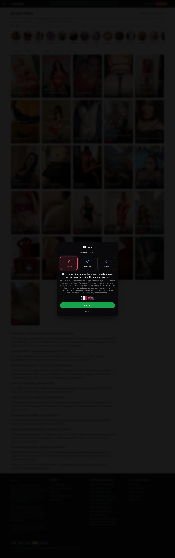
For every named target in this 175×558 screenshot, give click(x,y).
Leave (87, 311)
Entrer (87, 305)
